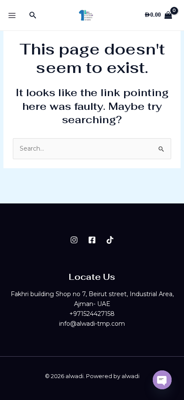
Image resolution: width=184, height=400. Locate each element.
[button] (33, 15)
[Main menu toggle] (12, 15)
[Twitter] (110, 240)
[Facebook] (92, 240)
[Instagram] (74, 240)
